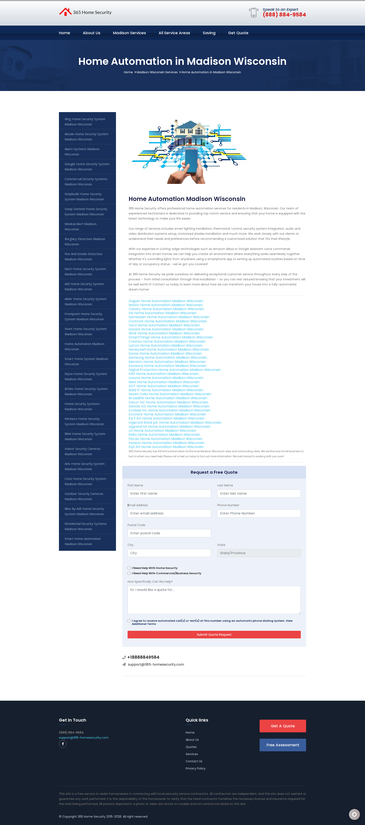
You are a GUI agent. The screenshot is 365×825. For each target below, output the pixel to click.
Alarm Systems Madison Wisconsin (82, 151)
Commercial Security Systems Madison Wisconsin (86, 181)
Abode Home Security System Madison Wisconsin (86, 136)
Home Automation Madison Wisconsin (84, 346)
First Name (135, 485)
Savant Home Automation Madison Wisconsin (166, 329)
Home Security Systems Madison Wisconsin (82, 406)
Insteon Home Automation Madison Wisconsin (166, 442)
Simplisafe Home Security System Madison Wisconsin (84, 196)
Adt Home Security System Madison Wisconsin (84, 286)
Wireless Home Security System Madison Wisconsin (84, 421)
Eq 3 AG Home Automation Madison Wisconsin (166, 418)
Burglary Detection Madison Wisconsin (85, 241)
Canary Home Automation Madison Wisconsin (166, 309)
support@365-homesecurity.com (156, 664)
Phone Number (228, 505)
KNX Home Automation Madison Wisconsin (163, 373)
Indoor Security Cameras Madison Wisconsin (83, 451)
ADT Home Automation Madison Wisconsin (164, 386)
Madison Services (129, 32)
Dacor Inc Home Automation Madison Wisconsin (168, 402)
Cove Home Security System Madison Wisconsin (85, 481)
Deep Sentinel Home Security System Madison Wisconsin (86, 211)
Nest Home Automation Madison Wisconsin (164, 382)
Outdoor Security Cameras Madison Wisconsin (84, 496)
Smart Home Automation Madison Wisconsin (83, 541)
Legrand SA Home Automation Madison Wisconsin (169, 426)
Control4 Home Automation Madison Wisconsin (168, 321)
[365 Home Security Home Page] (85, 11)
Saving (209, 32)
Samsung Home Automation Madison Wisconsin (168, 357)
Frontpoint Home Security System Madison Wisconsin (84, 316)
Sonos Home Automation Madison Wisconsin (165, 353)
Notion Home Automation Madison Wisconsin (166, 305)
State (221, 545)
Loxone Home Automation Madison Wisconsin (166, 377)
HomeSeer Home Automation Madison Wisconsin (169, 317)
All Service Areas (174, 32)
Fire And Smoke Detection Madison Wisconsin (83, 256)
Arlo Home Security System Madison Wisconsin (85, 466)
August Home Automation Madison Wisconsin (166, 301)
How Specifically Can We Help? (150, 581)
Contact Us (194, 761)
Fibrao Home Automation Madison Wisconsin (165, 438)
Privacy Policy (196, 768)
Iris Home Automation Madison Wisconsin (162, 313)
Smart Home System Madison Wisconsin (86, 361)
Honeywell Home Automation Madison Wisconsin (169, 349)
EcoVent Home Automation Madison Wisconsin (167, 414)
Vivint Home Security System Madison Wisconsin (86, 331)
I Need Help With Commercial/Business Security (166, 573)
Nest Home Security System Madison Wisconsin (85, 271)
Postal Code (136, 525)
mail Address (138, 505)
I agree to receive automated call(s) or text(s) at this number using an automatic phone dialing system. (212, 622)
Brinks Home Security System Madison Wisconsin (86, 391)
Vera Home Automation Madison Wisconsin (164, 325)
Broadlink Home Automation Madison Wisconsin (168, 398)
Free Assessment (283, 745)
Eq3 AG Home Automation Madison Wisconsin (166, 446)
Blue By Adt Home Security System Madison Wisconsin (84, 511)
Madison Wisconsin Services (157, 72)
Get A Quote (283, 726)
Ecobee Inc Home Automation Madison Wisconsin (169, 410)
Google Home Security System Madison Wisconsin (87, 166)
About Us (91, 32)
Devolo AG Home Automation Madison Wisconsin (169, 406)
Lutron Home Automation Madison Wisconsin (165, 345)
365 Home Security (92, 816)
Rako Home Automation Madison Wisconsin (164, 434)
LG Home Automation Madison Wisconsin (162, 430)
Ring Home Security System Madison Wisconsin (85, 121)
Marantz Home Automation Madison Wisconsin (167, 361)
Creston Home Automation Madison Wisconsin (167, 341)
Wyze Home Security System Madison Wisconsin (86, 376)
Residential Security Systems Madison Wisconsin (86, 526)
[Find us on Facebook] (63, 744)
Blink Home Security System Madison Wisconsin (85, 436)
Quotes (191, 747)
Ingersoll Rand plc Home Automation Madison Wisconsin (175, 422)
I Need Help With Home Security (155, 568)
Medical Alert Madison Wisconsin (81, 226)
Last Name (225, 485)
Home (64, 32)
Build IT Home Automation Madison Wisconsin (166, 390)
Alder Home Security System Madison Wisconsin (85, 301)
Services (192, 754)
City (130, 545)
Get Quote (238, 32)
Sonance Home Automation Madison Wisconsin (167, 365)
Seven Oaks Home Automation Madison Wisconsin (170, 394)
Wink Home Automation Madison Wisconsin (164, 333)
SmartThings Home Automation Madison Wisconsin (171, 337)
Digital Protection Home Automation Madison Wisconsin (175, 369)
